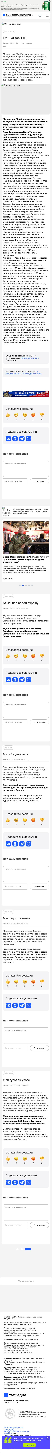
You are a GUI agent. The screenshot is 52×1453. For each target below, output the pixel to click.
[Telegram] (22, 438)
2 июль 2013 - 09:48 (10, 757)
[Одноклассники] (15, 438)
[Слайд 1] (20, 583)
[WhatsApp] (28, 438)
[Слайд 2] (23, 583)
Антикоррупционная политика (13, 1426)
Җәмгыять (8, 594)
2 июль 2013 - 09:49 (10, 606)
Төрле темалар (26, 1279)
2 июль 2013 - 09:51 (10, 43)
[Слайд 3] (26, 583)
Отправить (39, 481)
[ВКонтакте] (8, 438)
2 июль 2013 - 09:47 (10, 1083)
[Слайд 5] (32, 583)
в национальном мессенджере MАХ (24, 372)
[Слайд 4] (29, 583)
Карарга (29, 1445)
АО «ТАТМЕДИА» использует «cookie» (17, 1430)
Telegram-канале (30, 357)
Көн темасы (9, 31)
